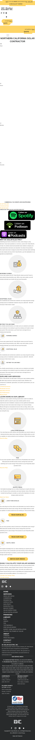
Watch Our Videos (17, 559)
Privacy (23, 733)
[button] (17, 337)
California (29, 659)
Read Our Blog (17, 515)
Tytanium (20, 736)
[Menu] (8, 35)
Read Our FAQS (17, 537)
